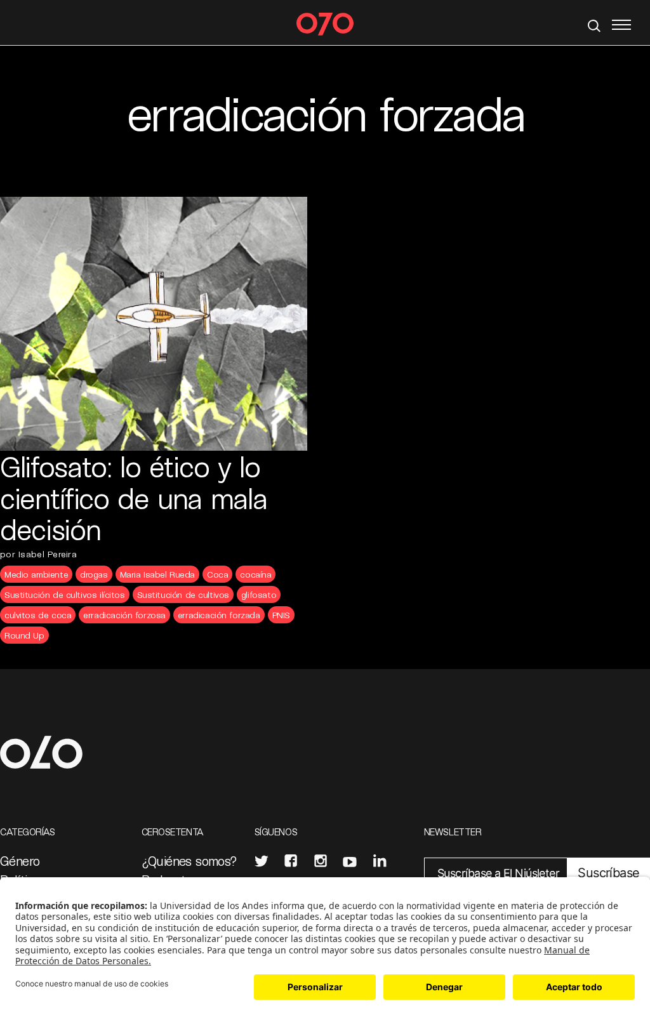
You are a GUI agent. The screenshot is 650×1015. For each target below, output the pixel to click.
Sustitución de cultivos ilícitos (64, 594)
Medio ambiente (36, 574)
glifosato (258, 594)
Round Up (24, 635)
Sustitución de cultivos (183, 594)
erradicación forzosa (124, 614)
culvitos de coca (37, 614)
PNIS (281, 614)
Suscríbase (608, 872)
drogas (93, 574)
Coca (217, 574)
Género (19, 860)
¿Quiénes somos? (189, 860)
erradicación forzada (219, 614)
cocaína (255, 574)
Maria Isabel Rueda (157, 574)
